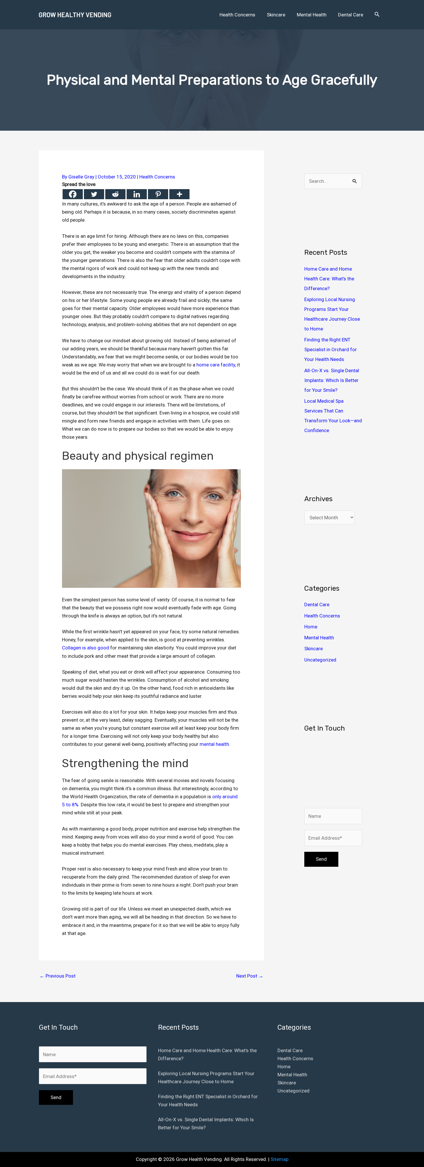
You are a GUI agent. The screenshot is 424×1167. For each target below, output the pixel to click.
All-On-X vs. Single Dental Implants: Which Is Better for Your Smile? (331, 380)
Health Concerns (157, 177)
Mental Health (319, 637)
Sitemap (279, 1159)
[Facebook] (73, 194)
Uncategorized (320, 660)
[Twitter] (94, 194)
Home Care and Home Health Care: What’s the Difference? (329, 278)
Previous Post (58, 976)
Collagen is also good (85, 648)
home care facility (215, 365)
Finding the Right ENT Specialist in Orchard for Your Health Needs (330, 349)
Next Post (249, 976)
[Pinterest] (158, 194)
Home (310, 627)
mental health (214, 744)
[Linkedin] (137, 194)
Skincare (313, 648)
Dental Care (316, 604)
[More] (179, 194)
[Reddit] (115, 194)
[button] (377, 14)
